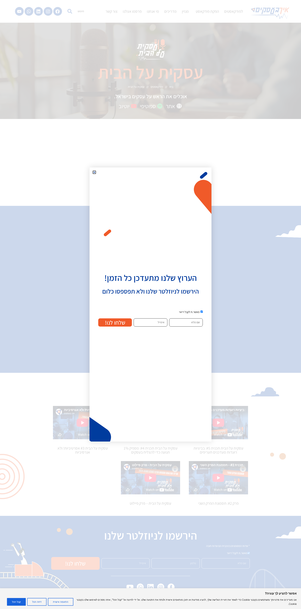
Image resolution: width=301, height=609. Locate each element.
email (160, 317)
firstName (194, 317)
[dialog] (150, 304)
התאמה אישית (60, 601)
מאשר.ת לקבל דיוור (189, 312)
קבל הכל (16, 601)
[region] (150, 598)
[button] (94, 172)
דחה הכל (36, 601)
